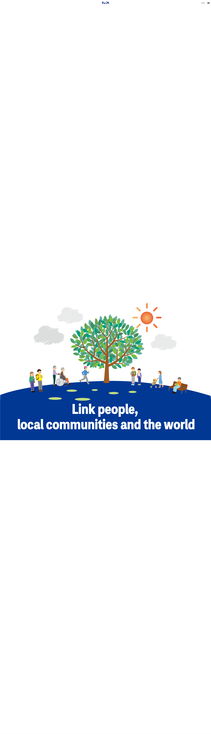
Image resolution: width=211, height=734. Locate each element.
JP (202, 3)
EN (203, 3)
